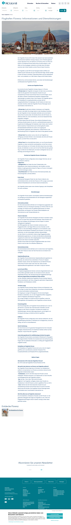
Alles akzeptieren (55, 514)
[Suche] (62, 3)
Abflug (26, 7)
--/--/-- (26, 10)
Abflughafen (4, 7)
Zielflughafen (15, 7)
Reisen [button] (53, 3)
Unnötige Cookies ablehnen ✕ (57, 510)
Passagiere (50, 7)
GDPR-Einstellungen (55, 520)
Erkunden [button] (30, 3)
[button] (53, 10)
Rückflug (38, 7)
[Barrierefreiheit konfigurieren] (65, 3)
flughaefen (7, 14)
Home (3, 14)
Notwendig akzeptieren (55, 517)
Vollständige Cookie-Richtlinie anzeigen (16, 521)
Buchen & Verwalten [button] (42, 3)
